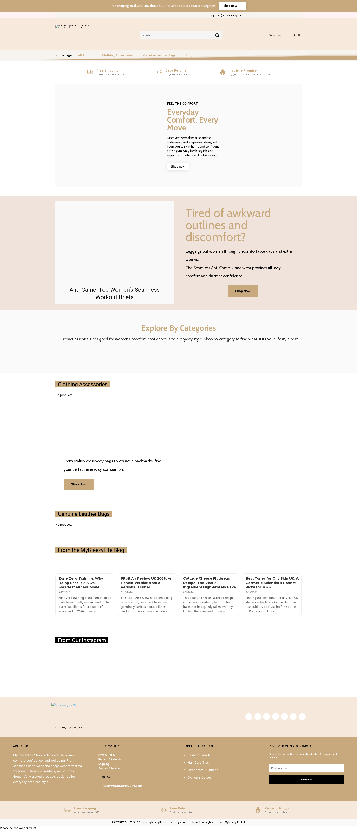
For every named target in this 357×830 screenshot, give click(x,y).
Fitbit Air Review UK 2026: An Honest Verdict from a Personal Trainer (147, 583)
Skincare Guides (200, 777)
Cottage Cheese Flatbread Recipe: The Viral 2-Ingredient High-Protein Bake (209, 583)
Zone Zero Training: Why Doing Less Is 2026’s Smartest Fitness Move (80, 583)
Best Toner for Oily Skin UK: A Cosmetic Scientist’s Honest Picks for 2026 (272, 583)
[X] (283, 15)
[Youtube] (297, 15)
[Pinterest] (269, 15)
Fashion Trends (199, 755)
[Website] (290, 15)
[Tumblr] (276, 15)
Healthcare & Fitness (203, 770)
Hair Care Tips (198, 762)
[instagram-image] (75, 669)
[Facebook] (255, 15)
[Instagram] (263, 15)
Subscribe (306, 779)
